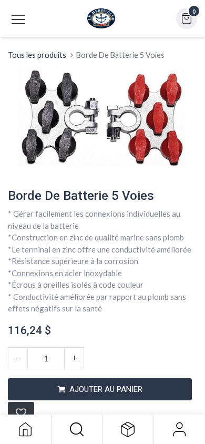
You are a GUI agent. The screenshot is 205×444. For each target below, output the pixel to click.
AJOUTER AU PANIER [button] (105, 389)
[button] (77, 429)
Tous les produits (37, 55)
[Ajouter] (74, 358)
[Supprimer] (17, 358)
